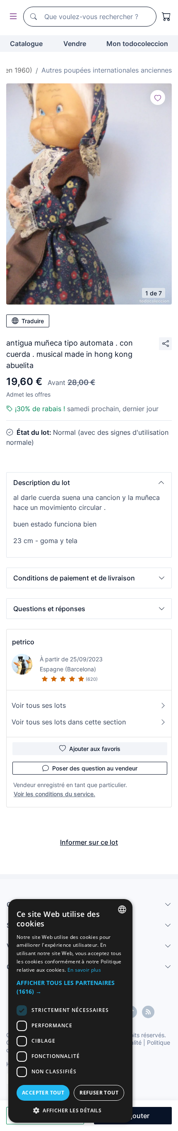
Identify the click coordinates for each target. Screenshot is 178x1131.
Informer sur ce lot (89, 842)
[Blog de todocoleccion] (148, 1012)
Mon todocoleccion (137, 43)
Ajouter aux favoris (94, 748)
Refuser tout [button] (98, 1092)
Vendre (74, 43)
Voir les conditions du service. (54, 793)
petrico (23, 642)
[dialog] (70, 1011)
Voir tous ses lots (39, 705)
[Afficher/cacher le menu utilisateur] (11, 17)
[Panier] (166, 16)
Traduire (33, 320)
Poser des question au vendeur (94, 768)
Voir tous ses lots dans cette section (69, 722)
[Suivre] (157, 97)
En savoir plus (84, 969)
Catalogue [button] (26, 43)
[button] (89, 483)
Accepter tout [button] (43, 1092)
